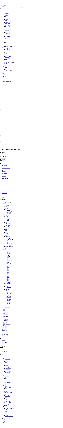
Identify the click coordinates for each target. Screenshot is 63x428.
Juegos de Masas (5, 319)
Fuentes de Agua (7, 216)
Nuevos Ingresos (4, 330)
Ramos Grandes (7, 289)
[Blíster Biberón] (4, 175)
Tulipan (8, 281)
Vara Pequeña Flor (9, 301)
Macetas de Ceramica (8, 224)
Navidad (6, 230)
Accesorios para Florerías (6, 202)
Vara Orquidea (9, 300)
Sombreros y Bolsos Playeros (9, 246)
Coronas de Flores (7, 282)
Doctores (4, 317)
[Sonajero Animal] (11, 193)
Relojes (8, 220)
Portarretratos (7, 236)
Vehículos (4, 328)
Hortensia (8, 270)
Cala (7, 255)
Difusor (8, 205)
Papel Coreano (9, 243)
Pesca (6, 315)
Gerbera (8, 265)
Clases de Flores (7, 251)
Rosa (7, 280)
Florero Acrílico (9, 211)
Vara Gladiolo (9, 297)
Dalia (7, 259)
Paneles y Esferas (7, 285)
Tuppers (8, 221)
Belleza (4, 310)
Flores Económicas (7, 283)
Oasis (6, 231)
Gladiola (8, 267)
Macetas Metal (7, 226)
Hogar (2, 418)
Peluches (4, 323)
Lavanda (8, 272)
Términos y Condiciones (5, 335)
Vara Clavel (8, 293)
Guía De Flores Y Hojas (8, 387)
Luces (6, 222)
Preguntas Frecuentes (4, 342)
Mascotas (6, 228)
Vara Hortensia (9, 298)
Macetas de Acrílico (7, 223)
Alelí (7, 252)
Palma (8, 275)
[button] (4, 166)
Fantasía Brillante (9, 263)
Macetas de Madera (7, 225)
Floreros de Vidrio (7, 209)
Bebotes (4, 309)
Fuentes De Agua (7, 396)
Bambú (8, 254)
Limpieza (6, 312)
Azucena (8, 253)
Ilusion (8, 271)
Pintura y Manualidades (6, 324)
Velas (6, 248)
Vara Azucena (9, 291)
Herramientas (7, 376)
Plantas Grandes (7, 394)
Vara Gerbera (8, 295)
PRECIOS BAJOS (6, 304)
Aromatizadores (7, 204)
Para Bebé (4, 322)
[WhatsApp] (31, 161)
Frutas (6, 215)
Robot (4, 325)
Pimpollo (8, 279)
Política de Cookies (4, 336)
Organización (8, 219)
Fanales (6, 208)
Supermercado (5, 327)
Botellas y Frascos (5, 420)
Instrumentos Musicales (6, 318)
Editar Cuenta (3, 341)
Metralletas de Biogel (8, 373)
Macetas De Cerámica (8, 401)
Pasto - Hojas (8, 276)
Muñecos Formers (7, 379)
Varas (6, 290)
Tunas (6, 247)
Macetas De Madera (8, 402)
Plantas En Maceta (7, 395)
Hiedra (8, 269)
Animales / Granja (5, 305)
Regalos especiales (9, 244)
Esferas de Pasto (9, 260)
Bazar (4, 203)
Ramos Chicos (7, 288)
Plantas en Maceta (7, 234)
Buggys (6, 362)
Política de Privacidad (5, 334)
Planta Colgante (9, 287)
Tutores (6, 399)
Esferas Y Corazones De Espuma (9, 408)
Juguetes (14, 159)
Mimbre (6, 229)
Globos (8, 241)
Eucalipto (8, 262)
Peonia (8, 277)
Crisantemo (8, 258)
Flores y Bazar (4, 201)
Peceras (8, 214)
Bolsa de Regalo (9, 238)
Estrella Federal (9, 261)
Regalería (6, 237)
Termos (4, 421)
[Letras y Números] (4, 165)
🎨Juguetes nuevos (7, 359)
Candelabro (8, 210)
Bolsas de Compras (9, 239)
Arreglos (10, 245)
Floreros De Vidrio (7, 400)
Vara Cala (8, 292)
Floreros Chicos (9, 213)
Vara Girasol (8, 296)
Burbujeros (6, 314)
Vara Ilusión (8, 299)
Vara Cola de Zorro (9, 294)
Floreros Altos (9, 212)
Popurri (6, 235)
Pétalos (8, 278)
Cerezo (8, 257)
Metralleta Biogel (7, 307)
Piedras (6, 233)
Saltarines (4, 326)
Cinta (7, 240)
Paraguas (6, 232)
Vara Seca (8, 303)
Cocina (8, 218)
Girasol (8, 266)
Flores (4, 249)
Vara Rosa (8, 302)
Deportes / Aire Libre (6, 313)
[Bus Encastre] (4, 170)
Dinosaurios (5, 316)
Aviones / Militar (5, 308)
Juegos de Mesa (7, 367)
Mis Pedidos (3, 340)
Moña (7, 242)
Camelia (8, 256)
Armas (4, 306)
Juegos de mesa (10, 159)
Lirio (7, 273)
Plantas (6, 286)
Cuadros (6, 206)
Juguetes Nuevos (4, 329)
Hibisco (8, 268)
